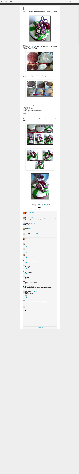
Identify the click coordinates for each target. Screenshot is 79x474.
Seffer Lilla (26, 270)
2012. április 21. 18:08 (30, 238)
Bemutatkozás (11, 3)
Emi (25, 238)
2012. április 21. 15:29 (32, 223)
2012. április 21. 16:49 (31, 228)
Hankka (26, 286)
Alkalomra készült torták (41, 205)
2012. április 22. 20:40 (31, 286)
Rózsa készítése (25, 101)
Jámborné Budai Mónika (46, 204)
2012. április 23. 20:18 (35, 306)
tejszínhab (26, 212)
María (26, 243)
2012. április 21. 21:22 (30, 254)
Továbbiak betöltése (40, 327)
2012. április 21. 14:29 (30, 217)
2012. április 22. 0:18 (31, 259)
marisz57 (26, 228)
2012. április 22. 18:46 (31, 281)
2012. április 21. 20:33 (35, 248)
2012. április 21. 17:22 (35, 233)
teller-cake (26, 299)
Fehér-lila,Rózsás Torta (40, 8)
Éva (25, 217)
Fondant (27, 74)
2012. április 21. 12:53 (31, 212)
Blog (7, 3)
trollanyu (26, 259)
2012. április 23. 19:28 (31, 299)
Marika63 (26, 281)
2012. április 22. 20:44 (35, 291)
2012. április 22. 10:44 (32, 270)
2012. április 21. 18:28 (30, 243)
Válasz (26, 214)
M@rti (26, 254)
